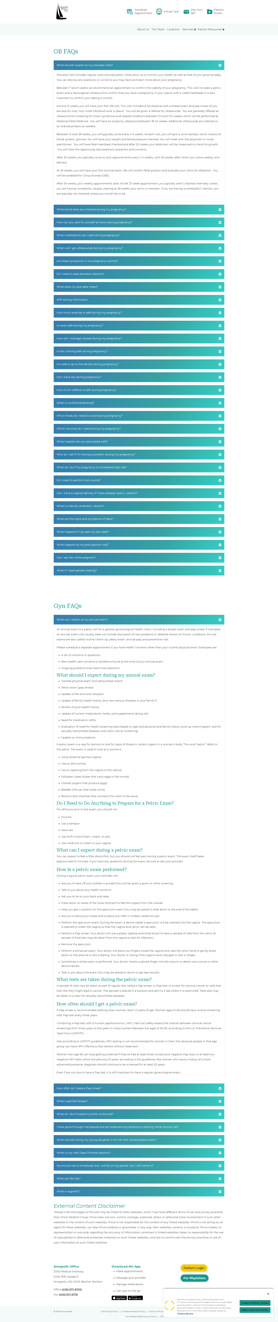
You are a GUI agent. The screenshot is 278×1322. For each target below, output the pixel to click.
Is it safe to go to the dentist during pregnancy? (88, 364)
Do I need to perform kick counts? (79, 480)
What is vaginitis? (68, 1191)
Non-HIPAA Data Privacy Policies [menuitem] (141, 1316)
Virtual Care (171, 11)
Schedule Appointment (143, 11)
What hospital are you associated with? (82, 441)
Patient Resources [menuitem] (210, 29)
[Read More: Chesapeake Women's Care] (81, 11)
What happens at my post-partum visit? (83, 544)
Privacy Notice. (185, 1313)
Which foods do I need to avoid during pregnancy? (90, 415)
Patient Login (193, 1268)
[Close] (268, 1294)
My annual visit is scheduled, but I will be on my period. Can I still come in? (105, 1165)
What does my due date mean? (77, 286)
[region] (218, 1302)
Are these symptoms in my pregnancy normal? (87, 261)
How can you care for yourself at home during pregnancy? (95, 222)
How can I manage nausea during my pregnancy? (89, 338)
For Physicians (194, 1278)
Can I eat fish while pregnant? (76, 557)
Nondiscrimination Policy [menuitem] (133, 1311)
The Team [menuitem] (158, 29)
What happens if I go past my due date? (83, 531)
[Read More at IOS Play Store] (119, 1297)
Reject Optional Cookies (255, 1310)
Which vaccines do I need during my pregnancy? (89, 428)
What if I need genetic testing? (77, 570)
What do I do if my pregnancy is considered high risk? (92, 467)
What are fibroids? (69, 1178)
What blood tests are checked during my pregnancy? (91, 209)
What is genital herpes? (72, 1101)
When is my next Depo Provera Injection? (84, 1152)
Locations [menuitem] (173, 29)
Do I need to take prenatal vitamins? (80, 274)
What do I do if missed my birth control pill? (85, 1114)
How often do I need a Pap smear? (79, 1088)
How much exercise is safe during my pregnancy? (89, 312)
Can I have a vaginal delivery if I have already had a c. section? (97, 493)
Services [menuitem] (187, 29)
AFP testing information (72, 299)
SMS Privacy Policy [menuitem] (109, 1311)
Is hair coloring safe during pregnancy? (82, 351)
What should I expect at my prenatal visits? (85, 65)
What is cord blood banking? (75, 402)
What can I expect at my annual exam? (82, 619)
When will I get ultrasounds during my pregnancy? (90, 248)
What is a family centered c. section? (80, 506)
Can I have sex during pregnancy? (79, 377)
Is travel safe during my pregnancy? (80, 325)
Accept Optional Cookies (255, 1303)
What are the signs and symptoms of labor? (85, 519)
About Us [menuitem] (143, 29)
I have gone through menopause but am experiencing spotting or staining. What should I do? (118, 1127)
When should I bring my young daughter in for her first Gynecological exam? (107, 1139)
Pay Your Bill (197, 11)
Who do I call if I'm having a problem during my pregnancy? (96, 454)
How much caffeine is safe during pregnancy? (87, 390)
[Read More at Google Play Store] (135, 1297)
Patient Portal (219, 11)
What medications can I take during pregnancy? (88, 235)
